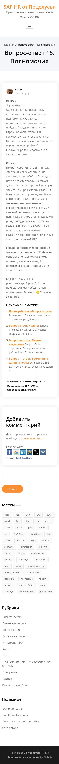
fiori (28, 521)
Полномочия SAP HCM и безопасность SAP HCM (22, 388)
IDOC (47, 521)
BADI (28, 514)
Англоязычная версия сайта (21, 721)
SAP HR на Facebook (15, 715)
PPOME (42, 527)
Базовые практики (14, 623)
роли (42, 585)
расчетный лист (26, 585)
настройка (40, 559)
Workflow (35, 534)
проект (42, 578)
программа (27, 578)
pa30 (19, 527)
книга (22, 553)
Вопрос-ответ (11, 630)
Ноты (6, 655)
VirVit (18, 89)
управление (46, 591)
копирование (38, 553)
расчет (7, 585)
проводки (9, 578)
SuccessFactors (12, 617)
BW (38, 514)
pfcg (30, 527)
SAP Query (19, 534)
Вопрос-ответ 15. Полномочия (36, 44)
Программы (10, 672)
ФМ (48, 534)
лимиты (8, 559)
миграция (24, 559)
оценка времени (36, 566)
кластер (8, 553)
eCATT (50, 514)
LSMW (7, 527)
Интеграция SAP (13, 642)
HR (37, 521)
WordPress (33, 752)
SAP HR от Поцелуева (30, 6)
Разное (7, 678)
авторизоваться (33, 438)
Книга (6, 649)
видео (7, 540)
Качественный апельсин (23, 757)
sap (6, 534)
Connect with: (14, 447)
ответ (18, 566)
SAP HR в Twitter (13, 708)
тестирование (26, 591)
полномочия (32, 572)
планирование (11, 572)
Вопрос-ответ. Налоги (24, 325)
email (7, 521)
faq (17, 521)
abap (6, 514)
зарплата (9, 546)
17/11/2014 (22, 93)
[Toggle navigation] (29, 25)
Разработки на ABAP (15, 685)
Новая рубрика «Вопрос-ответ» (30, 311)
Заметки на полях (14, 636)
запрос (45, 540)
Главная (9, 44)
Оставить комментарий (25, 381)
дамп (33, 540)
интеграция (26, 546)
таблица (8, 591)
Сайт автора (10, 728)
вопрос (20, 540)
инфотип (42, 546)
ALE (17, 514)
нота (6, 566)
